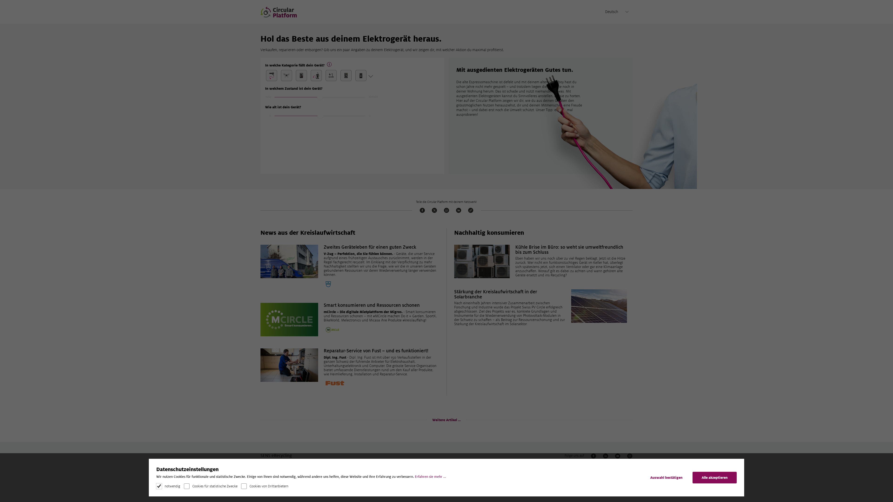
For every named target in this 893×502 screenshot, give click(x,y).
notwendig (172, 486)
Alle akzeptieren (715, 478)
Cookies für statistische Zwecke (214, 486)
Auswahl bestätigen (666, 478)
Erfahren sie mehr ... (430, 477)
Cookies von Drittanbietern (269, 486)
